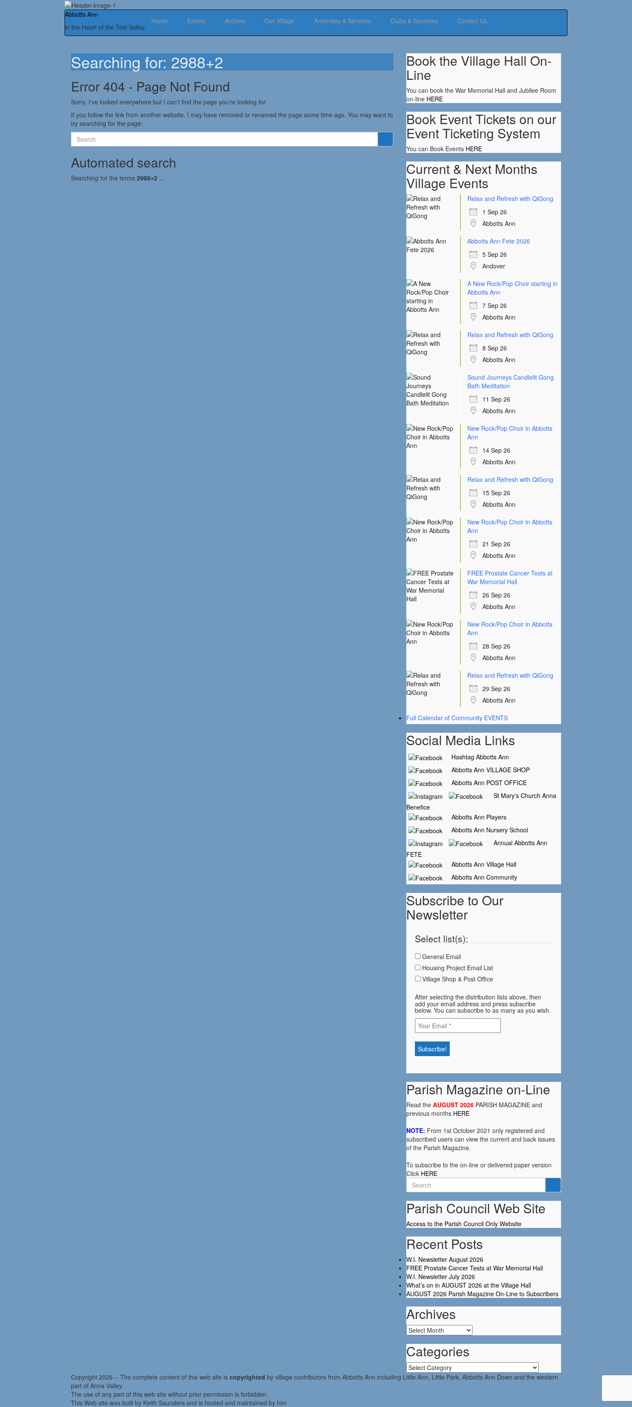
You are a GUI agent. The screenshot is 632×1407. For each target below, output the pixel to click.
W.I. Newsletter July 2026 (440, 1276)
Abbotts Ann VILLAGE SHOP (487, 769)
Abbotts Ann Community (481, 877)
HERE (434, 98)
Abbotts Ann (81, 14)
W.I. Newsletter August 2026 (444, 1259)
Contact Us (472, 20)
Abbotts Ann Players (475, 817)
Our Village (280, 20)
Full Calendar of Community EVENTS (457, 717)
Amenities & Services (343, 20)
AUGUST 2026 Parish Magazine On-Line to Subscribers (482, 1293)
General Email (440, 956)
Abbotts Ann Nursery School (486, 829)
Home (160, 20)
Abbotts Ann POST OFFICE (486, 782)
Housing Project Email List (456, 967)
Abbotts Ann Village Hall (480, 864)
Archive (236, 20)
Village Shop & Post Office (456, 979)
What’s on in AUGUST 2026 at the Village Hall (468, 1285)
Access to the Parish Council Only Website (464, 1223)
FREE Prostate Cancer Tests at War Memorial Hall (509, 577)
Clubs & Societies (414, 20)
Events (197, 20)
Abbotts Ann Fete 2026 (498, 241)
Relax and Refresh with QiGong (510, 198)
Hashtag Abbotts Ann (477, 756)
